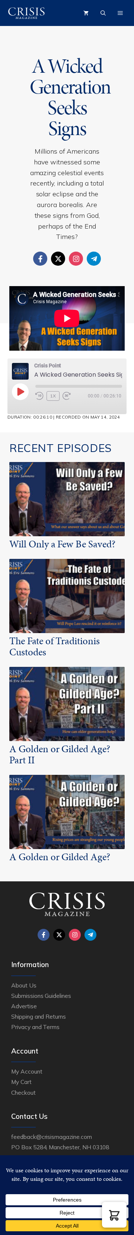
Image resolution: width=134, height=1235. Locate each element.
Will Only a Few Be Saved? (62, 544)
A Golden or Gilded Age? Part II (59, 754)
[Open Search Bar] (103, 13)
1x (53, 396)
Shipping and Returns (38, 1016)
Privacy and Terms (35, 1027)
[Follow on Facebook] (40, 259)
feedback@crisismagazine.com (51, 1136)
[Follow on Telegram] (94, 259)
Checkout (23, 1092)
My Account (26, 1071)
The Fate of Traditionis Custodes (54, 646)
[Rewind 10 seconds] (39, 396)
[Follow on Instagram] (76, 259)
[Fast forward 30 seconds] (70, 396)
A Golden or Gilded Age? (59, 857)
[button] (114, 1215)
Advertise (24, 1006)
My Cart (21, 1081)
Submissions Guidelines (41, 995)
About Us (23, 985)
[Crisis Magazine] (26, 13)
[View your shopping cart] (86, 13)
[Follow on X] (58, 259)
